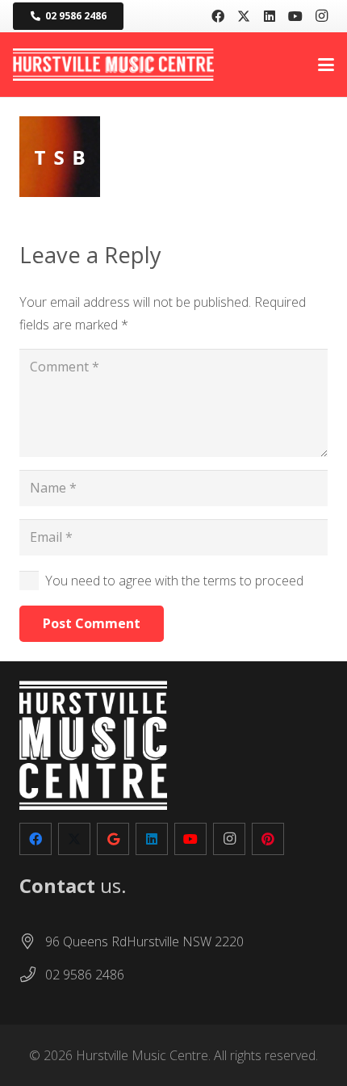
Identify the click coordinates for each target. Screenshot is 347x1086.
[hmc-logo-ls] (113, 64)
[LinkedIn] (269, 16)
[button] (326, 65)
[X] (244, 16)
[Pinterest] (268, 839)
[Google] (113, 839)
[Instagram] (321, 16)
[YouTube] (295, 16)
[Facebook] (218, 16)
